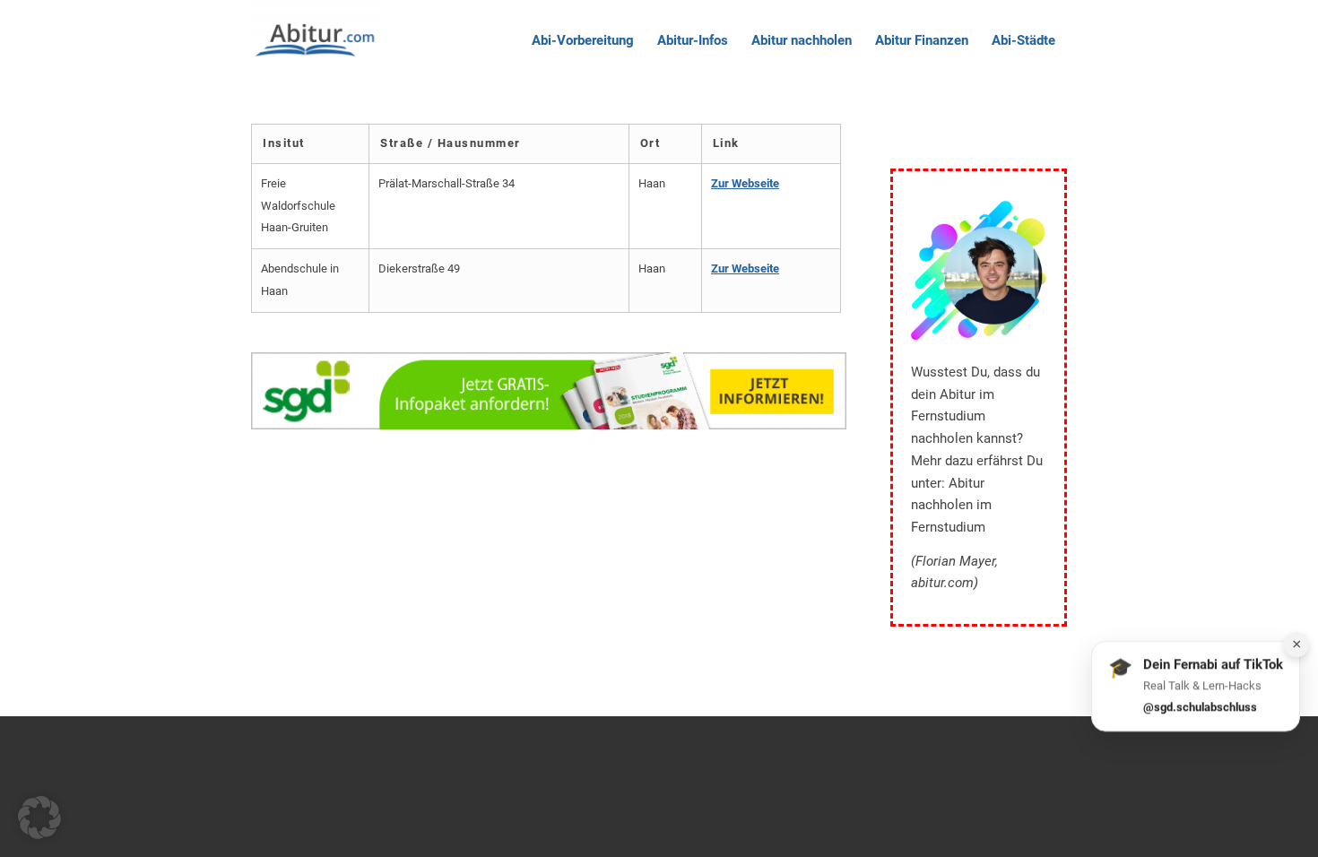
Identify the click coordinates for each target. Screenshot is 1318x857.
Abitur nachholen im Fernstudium (951, 505)
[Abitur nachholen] (315, 40)
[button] (39, 817)
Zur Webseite (745, 183)
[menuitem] (583, 40)
